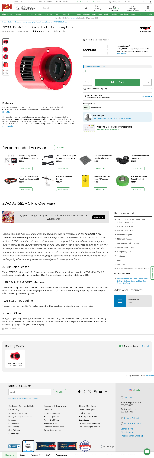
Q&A (48, 455)
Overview (9, 455)
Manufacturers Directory (54, 427)
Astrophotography (29, 22)
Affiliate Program (50, 423)
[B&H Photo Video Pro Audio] (8, 7)
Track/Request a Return (17, 413)
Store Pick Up (127, 428)
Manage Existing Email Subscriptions (23, 398)
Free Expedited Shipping (132, 435)
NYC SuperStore (117, 2)
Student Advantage (86, 413)
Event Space (84, 420)
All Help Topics (14, 433)
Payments (12, 420)
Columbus (73, 18)
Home (4, 22)
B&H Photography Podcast (89, 427)
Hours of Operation (51, 416)
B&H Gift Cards (128, 432)
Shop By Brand (14, 430)
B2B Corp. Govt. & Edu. (88, 416)
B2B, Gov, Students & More (22, 2)
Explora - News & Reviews (89, 423)
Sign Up (59, 392)
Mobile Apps (108, 446)
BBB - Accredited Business (14, 446)
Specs (22, 455)
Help (135, 2)
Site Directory (13, 427)
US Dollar (136, 390)
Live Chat (143, 2)
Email (12, 392)
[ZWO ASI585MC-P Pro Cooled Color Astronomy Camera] (44, 68)
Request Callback (131, 418)
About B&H (48, 410)
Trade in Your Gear (132, 423)
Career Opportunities (52, 430)
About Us (128, 2)
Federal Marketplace (87, 410)
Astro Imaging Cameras (44, 22)
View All (60, 147)
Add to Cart (117, 82)
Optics (10, 22)
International (13, 423)
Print (68, 31)
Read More (98, 217)
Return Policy (13, 410)
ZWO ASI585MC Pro (60, 22)
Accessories (61, 455)
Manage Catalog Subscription (20, 416)
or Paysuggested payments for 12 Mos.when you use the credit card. (133, 49)
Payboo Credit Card (51, 420)
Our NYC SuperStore (52, 413)
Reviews (35, 455)
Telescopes (17, 22)
